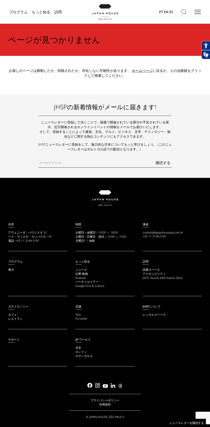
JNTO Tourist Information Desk (163, 278)
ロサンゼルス (84, 356)
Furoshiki (81, 318)
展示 (11, 270)
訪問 (145, 261)
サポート (14, 339)
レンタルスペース (154, 315)
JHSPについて (152, 306)
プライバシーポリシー (105, 400)
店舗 (78, 306)
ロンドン (81, 352)
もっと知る (82, 261)
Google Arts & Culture (89, 286)
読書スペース (151, 270)
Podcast (80, 278)
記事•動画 (81, 274)
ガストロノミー (18, 306)
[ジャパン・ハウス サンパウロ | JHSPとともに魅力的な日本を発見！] (105, 198)
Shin (78, 315)
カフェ (12, 315)
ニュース (81, 270)
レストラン (15, 319)
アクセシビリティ (154, 274)
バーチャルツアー (86, 282)
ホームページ (142, 70)
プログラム (15, 261)
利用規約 (105, 404)
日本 (78, 348)
